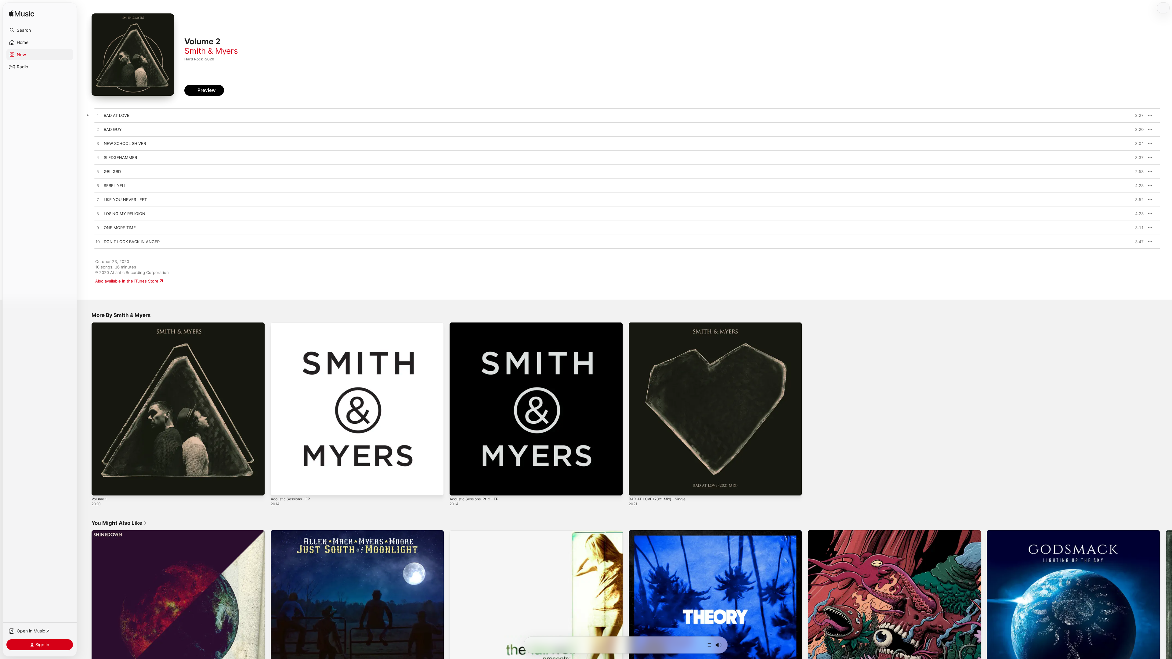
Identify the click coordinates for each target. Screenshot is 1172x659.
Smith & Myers (211, 51)
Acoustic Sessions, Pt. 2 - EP (477, 324)
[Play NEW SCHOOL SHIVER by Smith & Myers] (98, 143)
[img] (21, 13)
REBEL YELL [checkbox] (115, 185)
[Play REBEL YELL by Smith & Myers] (98, 186)
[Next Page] (1166, 617)
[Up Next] (709, 645)
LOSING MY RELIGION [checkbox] (124, 213)
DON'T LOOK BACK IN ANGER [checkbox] (132, 241)
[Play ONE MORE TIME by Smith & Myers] (98, 228)
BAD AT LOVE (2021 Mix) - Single (660, 324)
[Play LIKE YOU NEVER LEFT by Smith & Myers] (98, 200)
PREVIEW (1137, 115)
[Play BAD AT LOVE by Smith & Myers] (98, 115)
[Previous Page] (85, 617)
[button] (40, 30)
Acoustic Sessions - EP (293, 324)
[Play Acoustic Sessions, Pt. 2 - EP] (457, 487)
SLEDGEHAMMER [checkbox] (120, 157)
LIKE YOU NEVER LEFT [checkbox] (125, 199)
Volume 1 (100, 324)
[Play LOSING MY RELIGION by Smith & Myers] (98, 214)
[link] (119, 523)
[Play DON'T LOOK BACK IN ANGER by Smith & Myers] (98, 242)
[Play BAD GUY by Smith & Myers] (98, 129)
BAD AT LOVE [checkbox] (116, 115)
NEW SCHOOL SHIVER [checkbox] (125, 143)
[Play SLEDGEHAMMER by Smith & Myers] (98, 157)
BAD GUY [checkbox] (113, 129)
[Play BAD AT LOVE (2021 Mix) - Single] (636, 487)
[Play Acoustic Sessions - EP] (278, 487)
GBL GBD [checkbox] (112, 171)
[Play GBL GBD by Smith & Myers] (98, 172)
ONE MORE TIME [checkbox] (120, 227)
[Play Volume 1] (99, 487)
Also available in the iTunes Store (126, 281)
